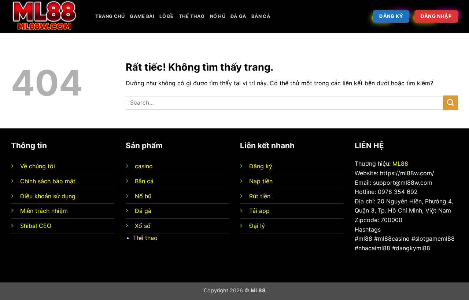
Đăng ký (260, 166)
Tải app (259, 210)
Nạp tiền (261, 181)
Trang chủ (110, 16)
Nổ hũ (217, 16)
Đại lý (257, 225)
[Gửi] (450, 102)
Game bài (142, 16)
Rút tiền (259, 196)
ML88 (400, 163)
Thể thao (192, 16)
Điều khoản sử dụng (47, 196)
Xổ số (143, 225)
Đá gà (238, 16)
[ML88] (47, 16)
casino (144, 166)
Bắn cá (260, 16)
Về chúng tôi (37, 166)
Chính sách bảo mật (47, 181)
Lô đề (166, 16)
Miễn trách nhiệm (44, 210)
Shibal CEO (35, 225)
